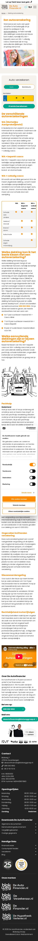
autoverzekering (10, 31)
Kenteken (7, 93)
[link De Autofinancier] (19, 887)
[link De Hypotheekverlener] (19, 917)
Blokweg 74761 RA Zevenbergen (10, 758)
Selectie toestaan (19, 505)
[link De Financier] (19, 907)
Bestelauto (26, 87)
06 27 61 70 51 (9, 769)
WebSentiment (27, 934)
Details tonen (26, 493)
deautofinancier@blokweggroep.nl (18, 762)
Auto (11, 87)
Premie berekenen (18, 106)
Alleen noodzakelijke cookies (19, 511)
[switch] (33, 471)
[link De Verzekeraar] (19, 897)
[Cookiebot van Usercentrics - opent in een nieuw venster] (27, 428)
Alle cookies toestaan (19, 499)
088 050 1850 (24, 306)
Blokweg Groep (19, 932)
